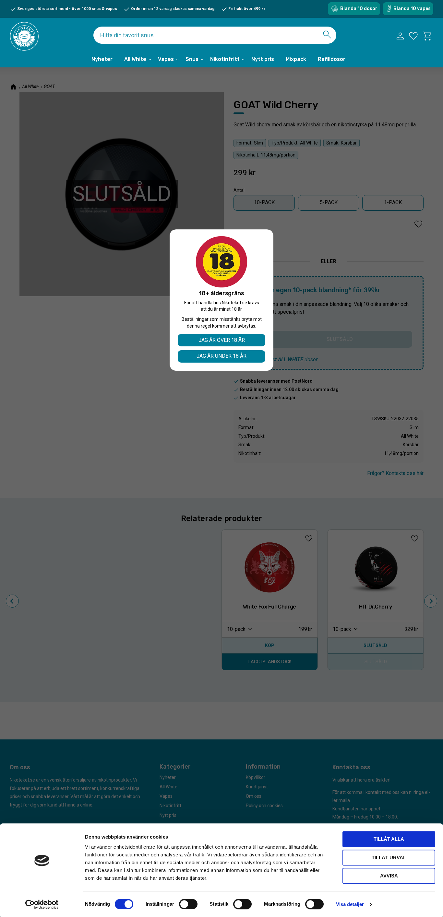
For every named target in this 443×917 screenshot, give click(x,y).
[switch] (188, 904)
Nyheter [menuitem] (102, 59)
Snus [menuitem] (192, 59)
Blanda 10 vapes (412, 8)
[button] (413, 35)
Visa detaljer (350, 904)
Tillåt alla (389, 839)
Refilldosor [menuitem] (331, 59)
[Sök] (327, 34)
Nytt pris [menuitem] (262, 59)
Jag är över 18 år (221, 340)
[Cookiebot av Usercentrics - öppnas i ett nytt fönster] (42, 904)
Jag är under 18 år (221, 356)
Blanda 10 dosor (358, 8)
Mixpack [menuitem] (296, 59)
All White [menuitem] (135, 59)
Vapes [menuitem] (166, 59)
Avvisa (389, 875)
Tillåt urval (389, 857)
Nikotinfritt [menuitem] (225, 59)
